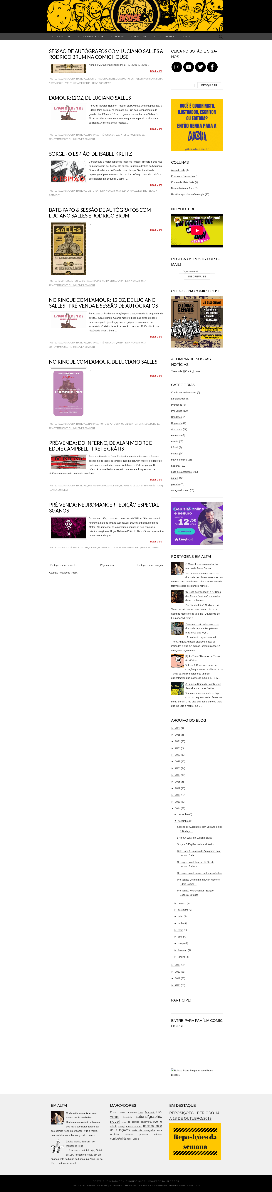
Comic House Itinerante (183, 392)
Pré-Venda (105, 135)
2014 (177, 808)
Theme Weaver (97, 1185)
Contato (188, 36)
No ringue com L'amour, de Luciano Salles (103, 362)
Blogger (173, 1181)
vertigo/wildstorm (180, 490)
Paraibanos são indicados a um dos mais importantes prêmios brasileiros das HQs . (202, 628)
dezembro (183, 814)
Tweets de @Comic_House (185, 371)
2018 (177, 781)
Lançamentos (178, 398)
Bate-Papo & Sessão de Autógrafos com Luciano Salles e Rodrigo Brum (100, 213)
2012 (177, 971)
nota (159, 1130)
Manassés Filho (81, 83)
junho (181, 923)
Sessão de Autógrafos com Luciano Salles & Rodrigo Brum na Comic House (106, 54)
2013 (177, 965)
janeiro (181, 956)
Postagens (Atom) (68, 572)
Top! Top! (117, 36)
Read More (156, 71)
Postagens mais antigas (150, 565)
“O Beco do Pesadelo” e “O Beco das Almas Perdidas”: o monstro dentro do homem (203, 596)
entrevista (176, 435)
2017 (177, 788)
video (136, 1138)
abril (180, 936)
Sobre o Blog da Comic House (152, 36)
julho (180, 916)
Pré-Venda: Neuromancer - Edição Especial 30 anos (104, 507)
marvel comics (179, 459)
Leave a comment (101, 83)
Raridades (176, 417)
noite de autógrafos (143, 1130)
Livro (64, 548)
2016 (177, 795)
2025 (177, 734)
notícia (174, 478)
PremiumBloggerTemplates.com (177, 1185)
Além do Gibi (178, 170)
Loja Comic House (91, 36)
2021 (177, 761)
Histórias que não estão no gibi (187, 194)
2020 (177, 768)
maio (180, 930)
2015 (177, 801)
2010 (177, 985)
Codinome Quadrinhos (183, 176)
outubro (182, 903)
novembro (183, 821)
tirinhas (158, 1134)
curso (124, 1122)
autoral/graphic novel (73, 79)
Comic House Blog (132, 1181)
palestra (140, 79)
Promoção (176, 404)
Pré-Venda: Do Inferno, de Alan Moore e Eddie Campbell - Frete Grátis (100, 446)
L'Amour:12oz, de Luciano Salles (90, 98)
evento (92, 79)
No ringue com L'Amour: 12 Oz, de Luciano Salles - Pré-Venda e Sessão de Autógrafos (103, 303)
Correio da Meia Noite (182, 182)
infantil (174, 447)
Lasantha (144, 1185)
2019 (177, 775)
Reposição (176, 423)
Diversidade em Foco (182, 188)
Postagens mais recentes (63, 565)
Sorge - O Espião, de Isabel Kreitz (90, 154)
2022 (177, 754)
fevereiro (182, 950)
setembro (183, 909)
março (181, 943)
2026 (177, 728)
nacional (103, 79)
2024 (177, 741)
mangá (174, 453)
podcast (144, 1134)
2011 (177, 978)
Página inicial (61, 36)
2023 (177, 748)
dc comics (176, 429)
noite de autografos (121, 79)
